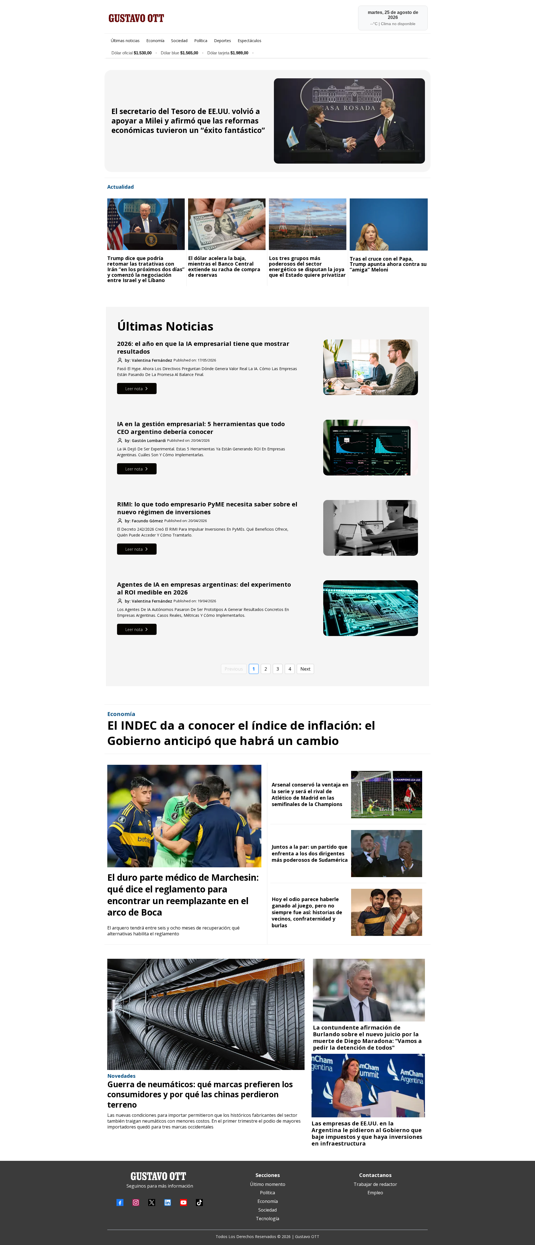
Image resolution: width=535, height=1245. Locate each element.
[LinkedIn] (168, 1202)
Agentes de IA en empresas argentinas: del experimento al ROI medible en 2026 (204, 588)
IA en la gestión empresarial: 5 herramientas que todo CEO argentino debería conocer (201, 427)
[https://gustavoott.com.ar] (186, 18)
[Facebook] (120, 1202)
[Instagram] (136, 1202)
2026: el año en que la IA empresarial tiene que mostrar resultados (203, 347)
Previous (234, 669)
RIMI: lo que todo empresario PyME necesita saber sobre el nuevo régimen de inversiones (207, 508)
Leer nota (134, 388)
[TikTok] (199, 1202)
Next (305, 669)
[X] (152, 1202)
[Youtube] (183, 1202)
